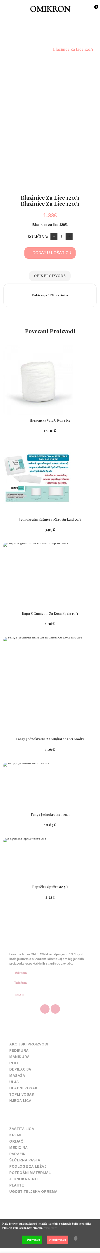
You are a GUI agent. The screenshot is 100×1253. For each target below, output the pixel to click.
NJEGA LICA (20, 1101)
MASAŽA (17, 1076)
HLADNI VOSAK (23, 1088)
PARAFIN (17, 1154)
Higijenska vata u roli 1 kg (50, 420)
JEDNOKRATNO (23, 1179)
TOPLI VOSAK (22, 1094)
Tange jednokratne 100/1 (50, 814)
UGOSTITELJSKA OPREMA (33, 1191)
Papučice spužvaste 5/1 (50, 887)
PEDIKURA (19, 1050)
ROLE (14, 1063)
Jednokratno (37, 49)
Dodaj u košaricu (52, 253)
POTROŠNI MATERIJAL (30, 1173)
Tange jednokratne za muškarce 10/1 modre (50, 739)
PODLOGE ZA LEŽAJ (28, 1166)
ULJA (14, 1082)
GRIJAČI (16, 1141)
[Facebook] (45, 1009)
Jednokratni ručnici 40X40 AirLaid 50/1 (50, 519)
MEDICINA (18, 1148)
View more (50, 1228)
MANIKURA (19, 1057)
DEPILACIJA (20, 1069)
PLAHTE (16, 1185)
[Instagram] (55, 1009)
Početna (14, 49)
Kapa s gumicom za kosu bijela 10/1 (50, 613)
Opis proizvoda (50, 276)
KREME (16, 1135)
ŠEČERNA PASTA (24, 1160)
